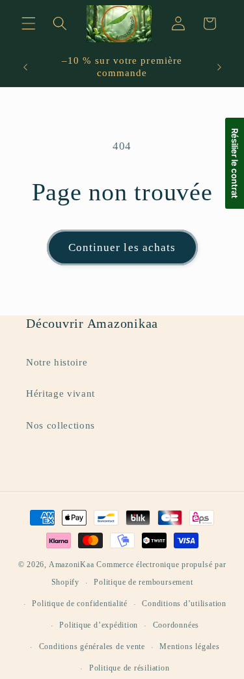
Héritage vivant (60, 393)
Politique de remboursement (143, 582)
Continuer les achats (122, 247)
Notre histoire (56, 361)
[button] (28, 23)
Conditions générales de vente (92, 646)
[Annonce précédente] (25, 67)
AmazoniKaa (71, 564)
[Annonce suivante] (219, 67)
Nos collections (60, 425)
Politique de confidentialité (80, 603)
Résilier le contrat (235, 163)
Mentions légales (189, 646)
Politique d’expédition (98, 625)
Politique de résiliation (129, 667)
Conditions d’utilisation (184, 603)
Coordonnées (176, 625)
